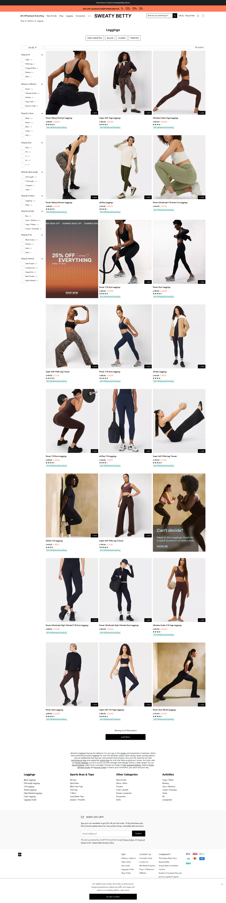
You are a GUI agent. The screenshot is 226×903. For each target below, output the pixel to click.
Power (151, 765)
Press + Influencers (146, 869)
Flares (122, 38)
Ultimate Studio (83, 767)
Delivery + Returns (128, 858)
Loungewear (167, 800)
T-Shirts (73, 793)
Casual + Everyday (169, 790)
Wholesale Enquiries (147, 865)
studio (123, 753)
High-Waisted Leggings (33, 793)
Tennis (164, 793)
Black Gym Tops (76, 786)
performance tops (78, 760)
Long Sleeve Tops (77, 796)
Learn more (124, 890)
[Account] (198, 16)
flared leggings (78, 765)
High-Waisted (94, 38)
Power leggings (81, 763)
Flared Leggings (30, 790)
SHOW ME (162, 546)
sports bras (105, 760)
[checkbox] (31, 59)
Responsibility (164, 862)
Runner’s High (100, 767)
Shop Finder (190, 15)
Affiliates (142, 873)
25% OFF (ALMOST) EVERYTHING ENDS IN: (101, 9)
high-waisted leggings (131, 765)
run (112, 753)
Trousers (119, 786)
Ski (163, 796)
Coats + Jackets (122, 790)
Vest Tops (74, 790)
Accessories (120, 796)
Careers (162, 869)
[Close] (222, 884)
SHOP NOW (72, 292)
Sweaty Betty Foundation (168, 865)
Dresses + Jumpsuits (124, 793)
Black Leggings (30, 780)
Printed (134, 38)
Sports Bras (74, 783)
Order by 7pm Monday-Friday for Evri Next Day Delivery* (113, 3)
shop (23, 21)
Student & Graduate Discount (170, 873)
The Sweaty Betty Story (168, 858)
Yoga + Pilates (168, 780)
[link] (113, 16)
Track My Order (145, 858)
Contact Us (143, 862)
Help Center (126, 862)
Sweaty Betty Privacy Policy (103, 842)
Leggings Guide (30, 800)
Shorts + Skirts (121, 783)
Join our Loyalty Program (169, 877)
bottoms (31, 21)
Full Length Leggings (32, 783)
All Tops (73, 780)
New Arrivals (121, 780)
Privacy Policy (128, 840)
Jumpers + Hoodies (77, 800)
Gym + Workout (168, 786)
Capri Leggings (30, 796)
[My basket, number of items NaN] (203, 16)
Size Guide (125, 865)
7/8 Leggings (29, 786)
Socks (118, 800)
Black (110, 38)
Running (165, 783)
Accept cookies (113, 896)
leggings (40, 21)
